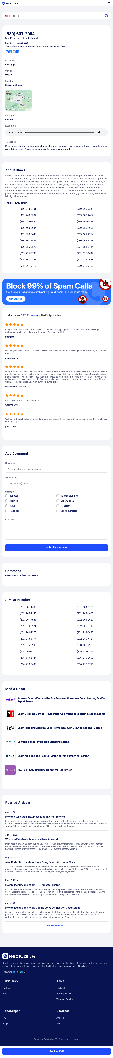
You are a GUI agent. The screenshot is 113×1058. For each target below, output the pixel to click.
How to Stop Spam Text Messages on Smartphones (35, 816)
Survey (12, 505)
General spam (67, 500)
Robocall (13, 495)
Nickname (10, 463)
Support (6, 1023)
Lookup (6, 988)
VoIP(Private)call (69, 511)
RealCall (60, 988)
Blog (4, 993)
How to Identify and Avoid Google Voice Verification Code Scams (42, 907)
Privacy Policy (63, 993)
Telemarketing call (70, 495)
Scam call (14, 500)
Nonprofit (65, 505)
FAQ (4, 1018)
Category (9, 492)
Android (60, 1018)
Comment (10, 519)
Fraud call (14, 511)
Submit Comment (56, 547)
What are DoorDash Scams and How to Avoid (31, 839)
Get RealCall (56, 1051)
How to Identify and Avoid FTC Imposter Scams (32, 884)
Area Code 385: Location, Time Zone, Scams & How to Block (40, 862)
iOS (58, 1023)
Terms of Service (64, 999)
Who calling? (11, 477)
